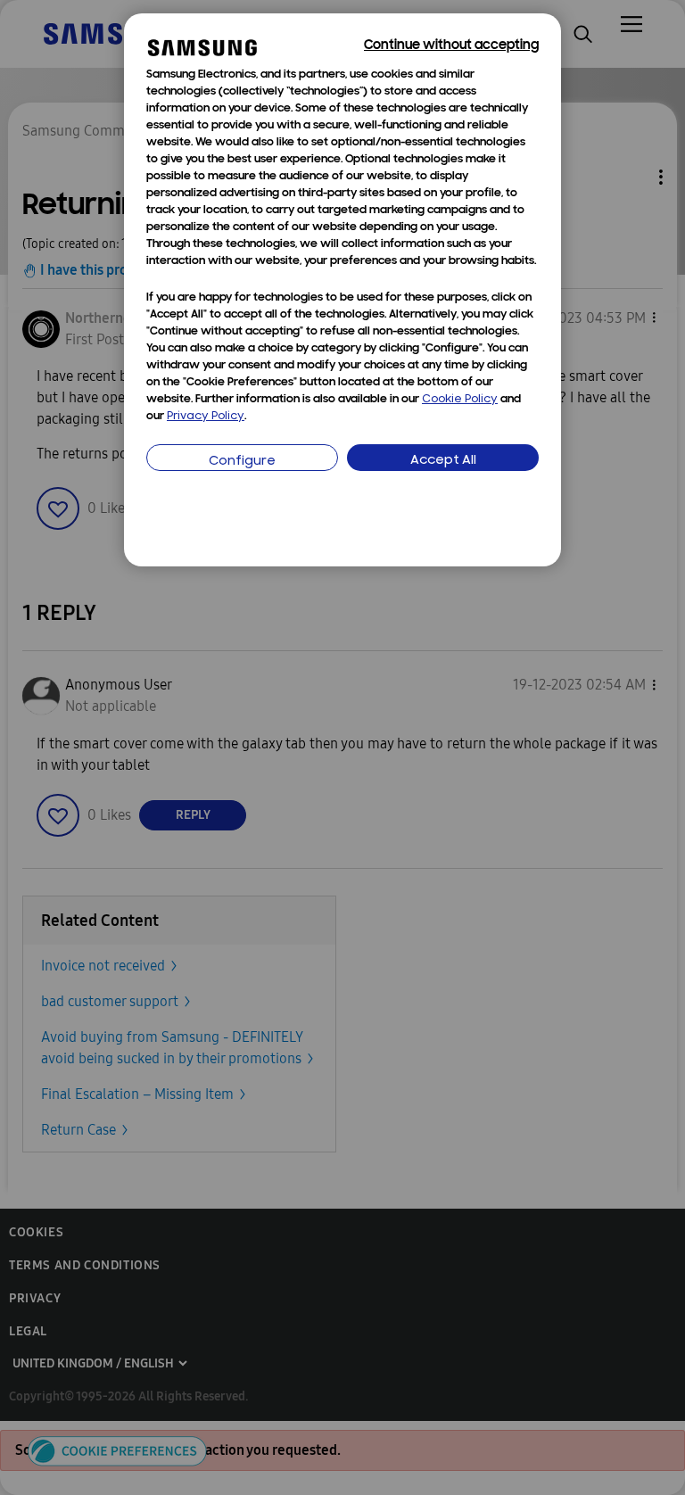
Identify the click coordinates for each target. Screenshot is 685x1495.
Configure (242, 461)
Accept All (443, 460)
